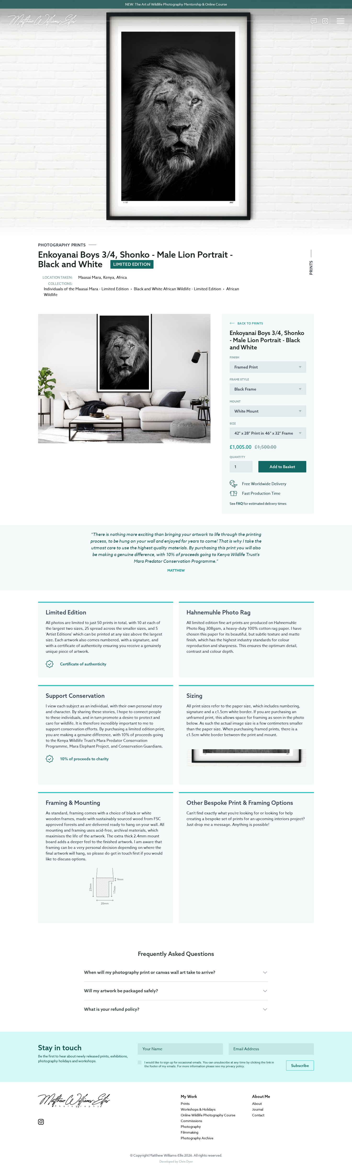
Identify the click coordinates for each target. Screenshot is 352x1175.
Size (233, 424)
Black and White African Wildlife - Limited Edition (177, 289)
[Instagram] (325, 21)
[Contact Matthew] (314, 21)
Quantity (237, 457)
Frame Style (239, 379)
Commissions (191, 1120)
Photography (191, 1126)
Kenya (108, 277)
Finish (234, 357)
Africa (121, 277)
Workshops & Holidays (198, 1109)
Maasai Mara (89, 277)
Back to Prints (250, 323)
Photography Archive (197, 1138)
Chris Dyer (186, 1161)
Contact (258, 1115)
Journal (257, 1109)
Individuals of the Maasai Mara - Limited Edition (86, 289)
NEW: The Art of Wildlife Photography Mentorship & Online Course (176, 4)
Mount (235, 401)
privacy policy (235, 1066)
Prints (311, 267)
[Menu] (340, 21)
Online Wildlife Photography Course (208, 1115)
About (257, 1103)
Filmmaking (189, 1132)
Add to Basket (282, 466)
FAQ (239, 503)
